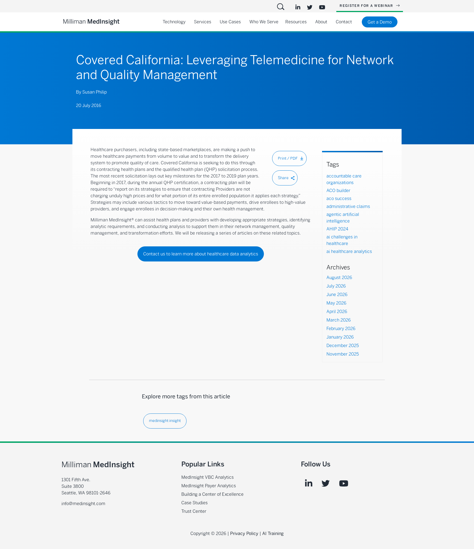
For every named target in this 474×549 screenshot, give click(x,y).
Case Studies (194, 502)
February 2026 (341, 328)
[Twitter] (309, 7)
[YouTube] (322, 7)
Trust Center (193, 511)
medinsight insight (165, 420)
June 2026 (337, 294)
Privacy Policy (244, 533)
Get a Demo (380, 22)
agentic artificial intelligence (342, 218)
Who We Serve (263, 21)
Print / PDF (288, 158)
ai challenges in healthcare (341, 240)
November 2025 (342, 354)
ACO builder (338, 190)
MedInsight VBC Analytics (207, 477)
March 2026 (338, 320)
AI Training (273, 533)
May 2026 (336, 303)
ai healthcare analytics (349, 251)
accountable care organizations (344, 179)
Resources (296, 21)
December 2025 (342, 346)
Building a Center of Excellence (212, 494)
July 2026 (336, 286)
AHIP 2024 (337, 229)
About (321, 21)
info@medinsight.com (83, 503)
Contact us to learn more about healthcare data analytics (200, 254)
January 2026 (340, 337)
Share (283, 178)
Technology (174, 21)
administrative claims (348, 206)
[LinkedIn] (297, 7)
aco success (338, 198)
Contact (344, 21)
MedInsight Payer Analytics (208, 485)
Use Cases (230, 21)
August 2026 (339, 277)
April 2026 (336, 311)
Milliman (91, 21)
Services (202, 21)
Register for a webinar (367, 5)
